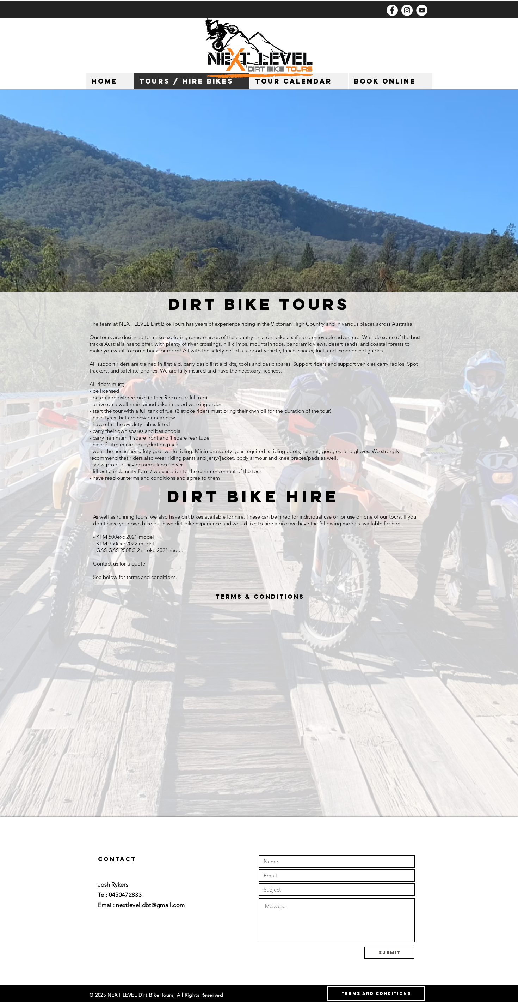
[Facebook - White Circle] (392, 10)
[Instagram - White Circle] (407, 10)
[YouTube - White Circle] (421, 10)
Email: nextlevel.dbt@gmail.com (141, 904)
